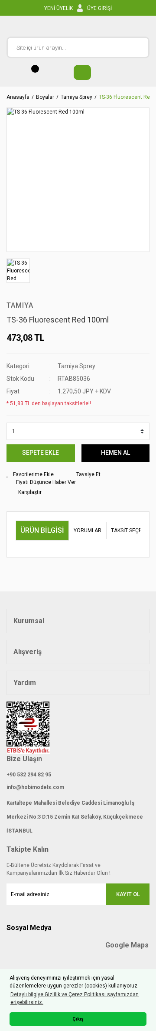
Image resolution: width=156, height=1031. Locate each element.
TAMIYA (19, 305)
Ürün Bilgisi (42, 530)
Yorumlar (87, 530)
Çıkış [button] (78, 1019)
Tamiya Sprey (76, 366)
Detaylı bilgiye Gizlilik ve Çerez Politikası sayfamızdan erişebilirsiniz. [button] (74, 998)
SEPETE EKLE (40, 452)
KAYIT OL (128, 894)
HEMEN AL (115, 452)
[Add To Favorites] (30, 474)
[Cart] (78, 72)
